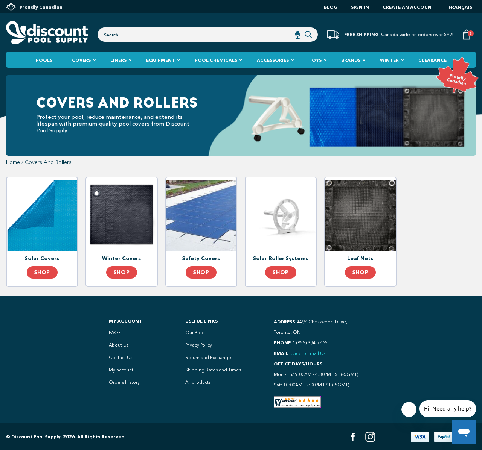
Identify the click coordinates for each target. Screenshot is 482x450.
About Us (118, 345)
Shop (42, 272)
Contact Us (120, 357)
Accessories (273, 60)
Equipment (160, 60)
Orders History (124, 382)
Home (13, 162)
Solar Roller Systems (280, 258)
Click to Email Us (307, 353)
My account (121, 370)
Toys (315, 60)
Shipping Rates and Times (213, 370)
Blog (330, 7)
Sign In (360, 7)
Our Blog (195, 332)
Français (460, 7)
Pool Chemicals (216, 60)
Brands (350, 60)
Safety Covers (201, 258)
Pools (44, 60)
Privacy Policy (198, 345)
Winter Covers (121, 258)
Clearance (432, 60)
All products (197, 382)
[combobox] (208, 34)
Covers (81, 60)
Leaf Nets (360, 258)
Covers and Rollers (48, 162)
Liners (118, 60)
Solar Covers (42, 258)
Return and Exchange (208, 357)
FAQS (115, 332)
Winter (389, 60)
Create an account (409, 7)
